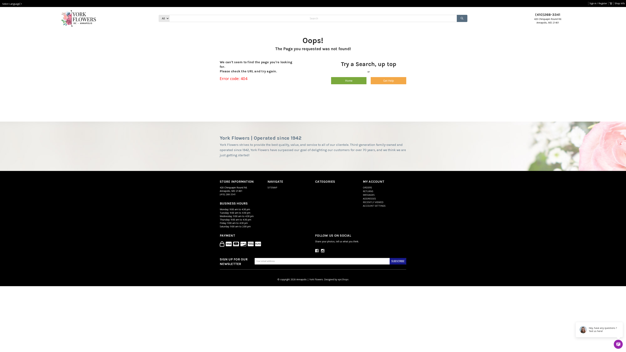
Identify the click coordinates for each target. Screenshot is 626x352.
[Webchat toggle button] (618, 344)
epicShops (343, 279)
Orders (367, 187)
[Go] (462, 18)
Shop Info (620, 3)
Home (348, 80)
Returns (368, 191)
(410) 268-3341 (228, 194)
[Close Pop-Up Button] (621, 318)
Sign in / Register (598, 3)
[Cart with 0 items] (610, 3)
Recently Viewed (373, 202)
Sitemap (272, 187)
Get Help (388, 80)
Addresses (369, 198)
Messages (369, 194)
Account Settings (374, 205)
